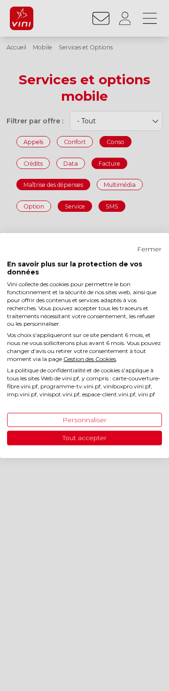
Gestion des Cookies (89, 358)
